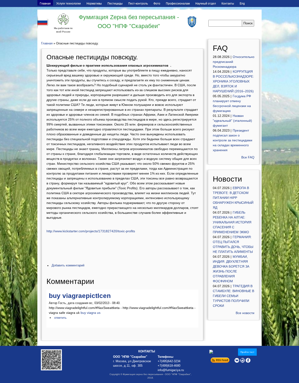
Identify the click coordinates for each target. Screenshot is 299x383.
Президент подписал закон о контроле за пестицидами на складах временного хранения (232, 140)
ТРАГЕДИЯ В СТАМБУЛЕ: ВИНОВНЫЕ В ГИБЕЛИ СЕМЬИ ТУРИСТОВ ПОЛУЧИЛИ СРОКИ (233, 296)
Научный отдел (205, 3)
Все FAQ (247, 157)
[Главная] (63, 19)
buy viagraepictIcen (80, 295)
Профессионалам (178, 3)
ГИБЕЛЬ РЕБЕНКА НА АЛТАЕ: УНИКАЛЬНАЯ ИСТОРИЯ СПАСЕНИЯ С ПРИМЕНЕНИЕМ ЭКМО (232, 222)
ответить (60, 317)
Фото (156, 3)
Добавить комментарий (68, 265)
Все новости (245, 313)
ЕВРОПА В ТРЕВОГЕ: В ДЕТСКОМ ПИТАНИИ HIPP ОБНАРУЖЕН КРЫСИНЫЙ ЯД (233, 197)
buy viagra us (90, 313)
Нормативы (94, 3)
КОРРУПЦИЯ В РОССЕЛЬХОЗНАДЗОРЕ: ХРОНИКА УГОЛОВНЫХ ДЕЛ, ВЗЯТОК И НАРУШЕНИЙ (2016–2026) (233, 81)
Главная (45, 3)
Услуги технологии (68, 3)
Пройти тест (247, 352)
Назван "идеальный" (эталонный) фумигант (232, 120)
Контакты (227, 3)
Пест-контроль (138, 3)
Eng (242, 3)
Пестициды (115, 3)
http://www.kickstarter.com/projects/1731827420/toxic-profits (90, 231)
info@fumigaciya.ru (171, 370)
